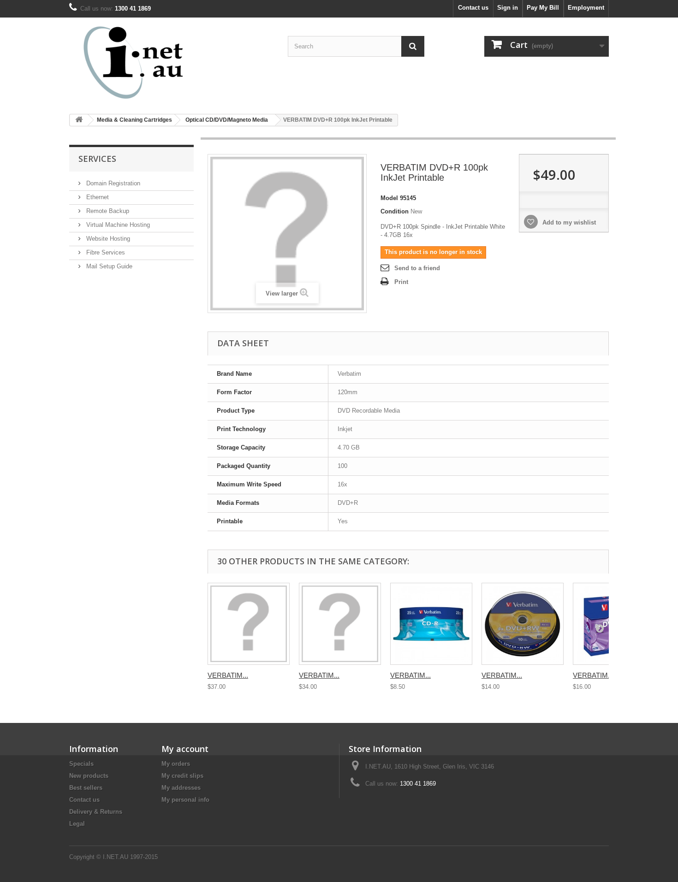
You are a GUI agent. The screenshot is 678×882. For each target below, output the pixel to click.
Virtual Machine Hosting (117, 224)
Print (401, 281)
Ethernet (96, 197)
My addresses (181, 787)
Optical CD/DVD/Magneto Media (226, 120)
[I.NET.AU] (154, 62)
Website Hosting (107, 238)
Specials (81, 763)
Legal (77, 823)
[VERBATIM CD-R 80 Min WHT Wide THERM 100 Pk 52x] (249, 624)
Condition (395, 211)
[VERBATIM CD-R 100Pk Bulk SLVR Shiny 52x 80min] (340, 624)
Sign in (507, 7)
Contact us (473, 7)
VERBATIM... (228, 675)
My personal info (185, 799)
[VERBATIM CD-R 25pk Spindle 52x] (431, 624)
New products (88, 775)
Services (97, 158)
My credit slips (182, 775)
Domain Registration (112, 183)
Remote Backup (106, 210)
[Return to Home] (79, 120)
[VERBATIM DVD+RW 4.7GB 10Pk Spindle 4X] (523, 624)
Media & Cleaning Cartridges (134, 120)
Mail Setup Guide (108, 266)
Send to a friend (417, 268)
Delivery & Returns (95, 811)
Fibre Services (104, 252)
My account (184, 748)
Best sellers (85, 787)
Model (389, 198)
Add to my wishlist (568, 222)
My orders (175, 763)
